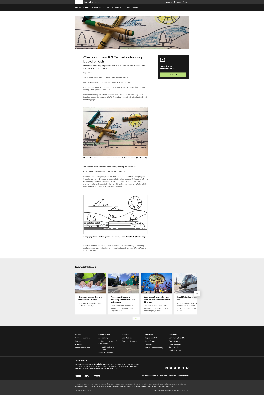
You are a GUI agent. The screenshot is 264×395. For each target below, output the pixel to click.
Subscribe (173, 74)
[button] (85, 2)
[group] (96, 7)
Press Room (79, 344)
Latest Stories (127, 338)
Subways (148, 344)
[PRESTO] (97, 376)
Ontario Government (102, 364)
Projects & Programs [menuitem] (113, 7)
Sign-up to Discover (129, 341)
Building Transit (175, 350)
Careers (78, 341)
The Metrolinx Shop (82, 348)
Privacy (163, 376)
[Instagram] (179, 368)
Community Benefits (177, 338)
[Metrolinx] (82, 360)
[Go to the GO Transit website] (85, 2)
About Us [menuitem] (97, 7)
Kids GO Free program (136, 177)
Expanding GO (151, 338)
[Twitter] (175, 368)
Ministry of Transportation (106, 368)
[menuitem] (96, 7)
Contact (172, 376)
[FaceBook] (166, 368)
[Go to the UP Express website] (91, 2)
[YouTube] (170, 368)
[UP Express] (88, 376)
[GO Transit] (78, 376)
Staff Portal (184, 376)
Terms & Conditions (150, 376)
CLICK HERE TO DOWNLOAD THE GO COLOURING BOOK (106, 172)
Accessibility (103, 338)
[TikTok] (187, 368)
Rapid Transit (150, 341)
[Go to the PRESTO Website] (97, 2)
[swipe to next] (197, 293)
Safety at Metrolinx (105, 353)
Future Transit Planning (154, 348)
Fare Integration (175, 341)
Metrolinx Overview (82, 338)
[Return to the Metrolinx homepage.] (82, 7)
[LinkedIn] (183, 368)
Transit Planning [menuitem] (131, 7)
